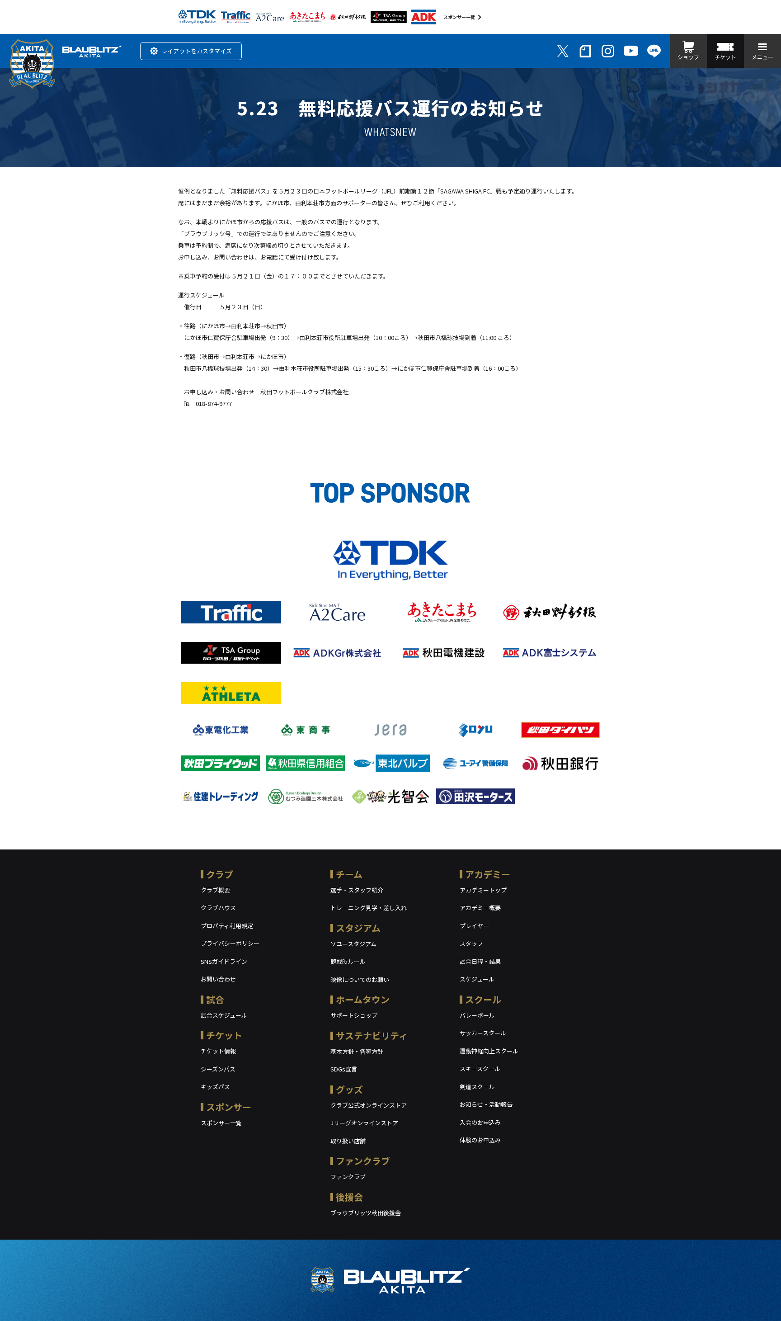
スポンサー (228, 1106)
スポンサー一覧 (459, 17)
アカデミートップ (483, 890)
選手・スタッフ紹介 (356, 890)
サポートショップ (353, 1015)
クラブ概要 (215, 890)
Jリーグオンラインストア (364, 1122)
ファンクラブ (363, 1160)
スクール (483, 999)
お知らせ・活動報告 (486, 1104)
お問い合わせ (218, 979)
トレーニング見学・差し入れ (368, 907)
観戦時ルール (348, 961)
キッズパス (215, 1086)
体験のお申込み (480, 1140)
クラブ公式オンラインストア (368, 1105)
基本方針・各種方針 (356, 1051)
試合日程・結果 (480, 961)
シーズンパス (218, 1069)
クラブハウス (218, 907)
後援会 (349, 1196)
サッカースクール (483, 1032)
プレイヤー (474, 925)
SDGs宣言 (343, 1069)
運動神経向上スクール (489, 1051)
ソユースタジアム (353, 943)
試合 (215, 999)
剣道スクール (477, 1086)
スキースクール (480, 1068)
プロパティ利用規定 (227, 925)
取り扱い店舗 (348, 1141)
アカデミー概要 (480, 907)
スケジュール (477, 979)
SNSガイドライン (224, 961)
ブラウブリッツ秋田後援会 (365, 1212)
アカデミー (487, 874)
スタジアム (358, 927)
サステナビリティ (372, 1035)
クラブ (219, 874)
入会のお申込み (480, 1122)
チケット (224, 1035)
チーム (349, 874)
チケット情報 (218, 1051)
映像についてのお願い (359, 979)
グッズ (349, 1089)
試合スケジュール (224, 1015)
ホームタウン (363, 999)
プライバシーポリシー (230, 943)
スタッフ (471, 943)
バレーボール (477, 1015)
